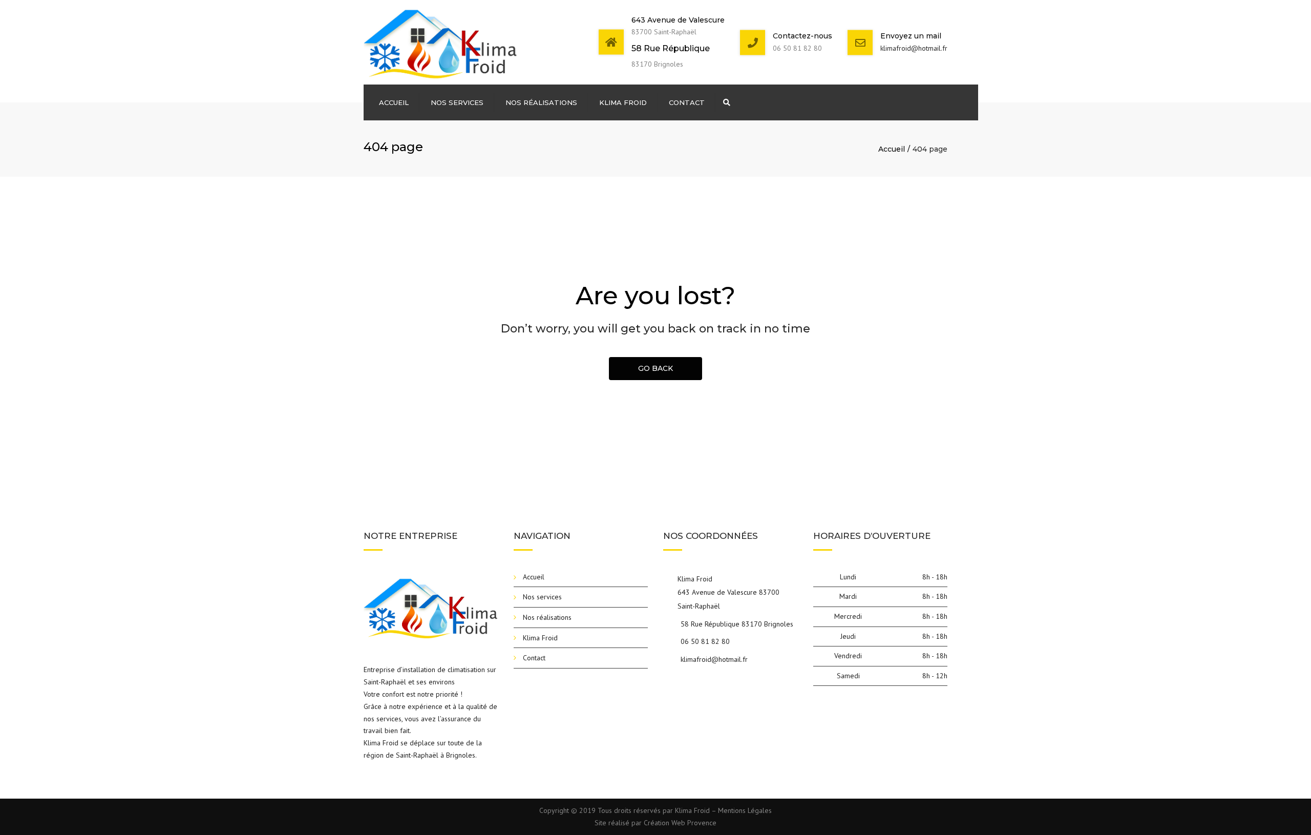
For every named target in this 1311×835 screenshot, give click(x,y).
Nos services (457, 102)
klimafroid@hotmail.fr (913, 48)
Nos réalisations (541, 102)
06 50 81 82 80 (705, 641)
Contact (687, 102)
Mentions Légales (745, 810)
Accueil (394, 102)
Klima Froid (623, 102)
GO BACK (655, 368)
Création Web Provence (680, 822)
